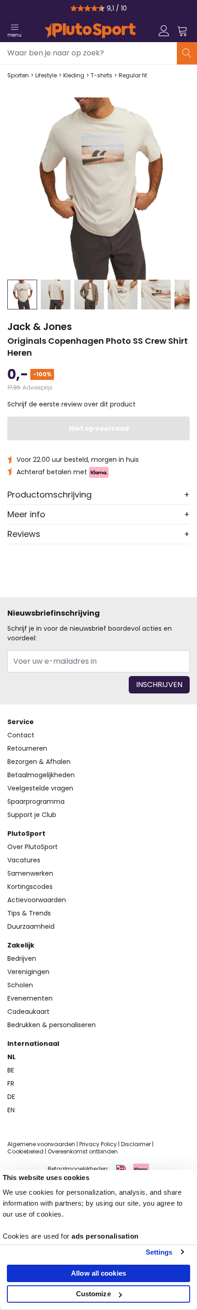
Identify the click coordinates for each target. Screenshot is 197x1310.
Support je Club (31, 814)
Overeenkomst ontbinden (83, 1151)
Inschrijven (159, 684)
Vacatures (23, 860)
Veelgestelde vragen (40, 788)
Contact (20, 735)
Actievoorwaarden (36, 899)
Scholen (20, 985)
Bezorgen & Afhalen (39, 761)
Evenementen (30, 998)
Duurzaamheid (31, 926)
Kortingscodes (30, 886)
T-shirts (101, 75)
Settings (159, 1252)
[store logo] (90, 30)
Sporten (18, 75)
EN (11, 1110)
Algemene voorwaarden (41, 1144)
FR (10, 1083)
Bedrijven (21, 958)
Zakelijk (20, 945)
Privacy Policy (98, 1144)
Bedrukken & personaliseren (51, 1024)
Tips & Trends (29, 913)
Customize (93, 1294)
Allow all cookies (98, 1273)
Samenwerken (30, 873)
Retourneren (27, 748)
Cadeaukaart (28, 1011)
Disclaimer (136, 1144)
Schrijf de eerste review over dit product (71, 404)
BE (10, 1070)
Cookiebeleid (25, 1151)
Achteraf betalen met (52, 471)
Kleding (73, 75)
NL (11, 1056)
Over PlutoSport (32, 846)
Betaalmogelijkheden (41, 775)
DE (11, 1096)
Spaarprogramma (36, 801)
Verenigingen (28, 971)
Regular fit (133, 75)
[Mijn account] (164, 30)
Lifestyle (46, 75)
